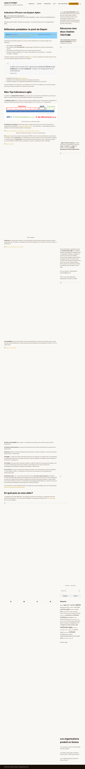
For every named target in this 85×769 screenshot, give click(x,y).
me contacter (50, 498)
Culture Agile (12, 17)
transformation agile (65, 636)
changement (71, 607)
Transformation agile (50, 17)
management (67, 623)
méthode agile (66, 627)
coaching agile (65, 609)
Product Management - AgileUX (32, 17)
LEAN (24, 17)
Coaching (6, 17)
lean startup (77, 621)
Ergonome (70, 613)
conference (72, 609)
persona (66, 629)
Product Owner (63, 257)
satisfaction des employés (25, 126)
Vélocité (8, 136)
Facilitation (70, 617)
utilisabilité (70, 638)
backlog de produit (64, 607)
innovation (77, 619)
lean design (72, 621)
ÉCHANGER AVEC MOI (74, 3)
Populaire (65, 596)
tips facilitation (69, 634)
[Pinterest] (37, 601)
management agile (65, 625)
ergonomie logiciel (76, 613)
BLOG (54, 3)
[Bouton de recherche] (79, 591)
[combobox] (69, 591)
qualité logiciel (66, 632)
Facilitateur (63, 617)
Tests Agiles (42, 17)
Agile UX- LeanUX (69, 605)
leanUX (61, 623)
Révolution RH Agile (65, 17)
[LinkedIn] (50, 601)
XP (72, 638)
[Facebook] (10, 601)
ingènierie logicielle (72, 619)
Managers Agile (71, 257)
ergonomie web (62, 615)
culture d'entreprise (66, 611)
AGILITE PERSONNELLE (66, 41)
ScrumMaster (63, 634)
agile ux (61, 605)
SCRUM (72, 632)
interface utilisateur (63, 621)
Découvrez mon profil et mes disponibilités (14, 487)
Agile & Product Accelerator (67, 142)
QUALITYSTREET (10, 3)
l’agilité (31, 56)
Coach (61, 249)
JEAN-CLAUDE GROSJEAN (63, 3)
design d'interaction (74, 611)
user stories (65, 638)
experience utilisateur (72, 615)
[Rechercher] (80, 3)
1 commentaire (7, 18)
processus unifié (70, 629)
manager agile (74, 624)
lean (68, 621)
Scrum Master (73, 255)
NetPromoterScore (22, 78)
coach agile (77, 607)
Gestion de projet (19, 17)
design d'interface (63, 613)
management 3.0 (74, 623)
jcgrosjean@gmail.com (65, 272)
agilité (78, 605)
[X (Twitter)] (24, 601)
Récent (75, 596)
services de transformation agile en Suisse (28, 34)
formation (75, 617)
